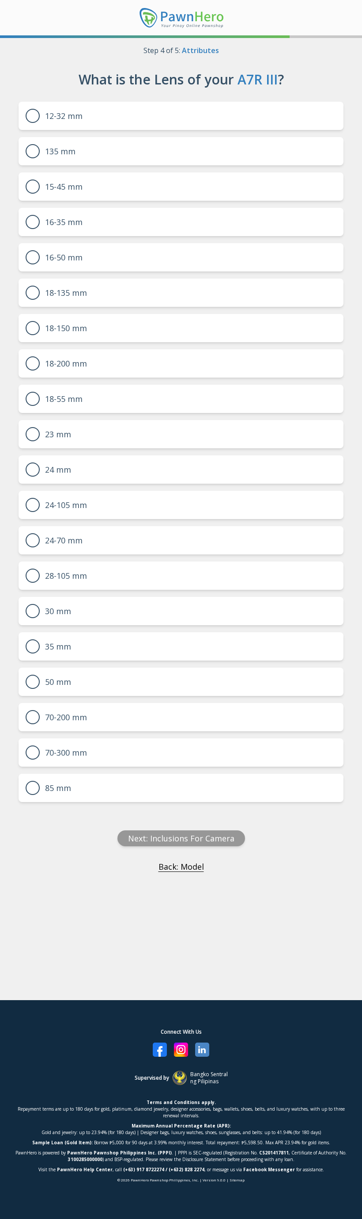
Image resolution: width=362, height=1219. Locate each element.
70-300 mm (66, 752)
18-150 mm (66, 328)
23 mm (58, 434)
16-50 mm (64, 257)
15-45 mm (64, 186)
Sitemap (237, 1179)
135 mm (60, 151)
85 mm (58, 788)
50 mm (58, 681)
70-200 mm (66, 717)
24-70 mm (64, 540)
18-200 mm (66, 363)
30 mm (58, 611)
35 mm (58, 646)
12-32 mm (64, 116)
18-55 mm (64, 399)
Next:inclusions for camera (181, 838)
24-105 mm (66, 505)
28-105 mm (66, 575)
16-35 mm (64, 222)
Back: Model (181, 866)
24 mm (58, 469)
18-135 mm (66, 292)
